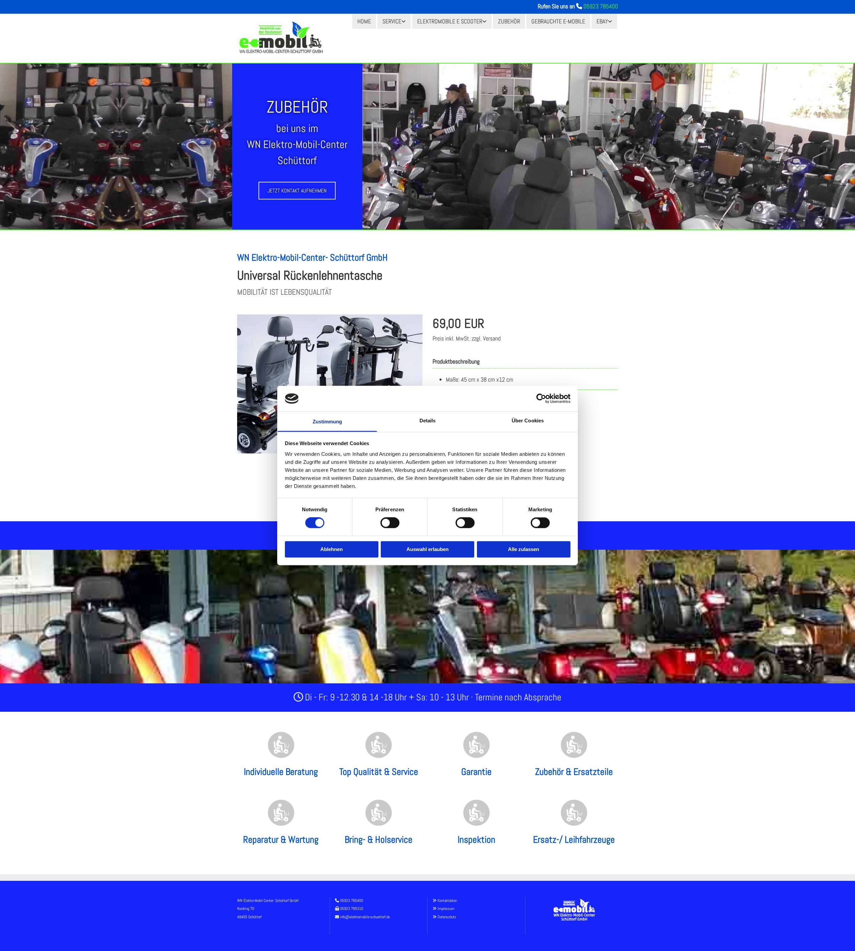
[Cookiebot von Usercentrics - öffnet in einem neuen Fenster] (541, 399)
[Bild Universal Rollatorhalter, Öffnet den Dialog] (329, 383)
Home (364, 21)
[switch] (389, 523)
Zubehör (509, 21)
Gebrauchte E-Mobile (558, 21)
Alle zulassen (523, 549)
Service (391, 21)
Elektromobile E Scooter (449, 21)
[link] (394, 21)
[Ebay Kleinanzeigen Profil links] (610, 21)
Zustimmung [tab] (327, 421)
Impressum (446, 908)
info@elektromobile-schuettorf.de (365, 917)
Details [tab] (427, 420)
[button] (297, 190)
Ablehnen (331, 549)
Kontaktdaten (447, 900)
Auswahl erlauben (427, 549)
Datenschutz (447, 917)
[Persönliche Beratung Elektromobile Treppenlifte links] (404, 21)
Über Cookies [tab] (528, 420)
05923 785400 (600, 6)
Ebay (602, 21)
